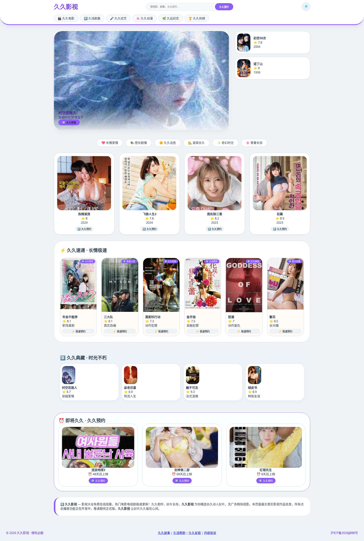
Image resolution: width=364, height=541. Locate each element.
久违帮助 (179, 533)
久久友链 (195, 533)
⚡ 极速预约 (79, 331)
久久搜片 (224, 6)
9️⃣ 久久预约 (84, 229)
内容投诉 (210, 533)
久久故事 (164, 533)
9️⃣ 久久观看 (69, 122)
